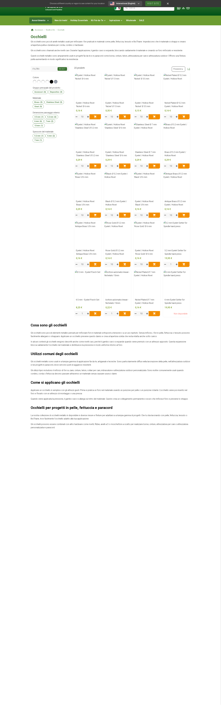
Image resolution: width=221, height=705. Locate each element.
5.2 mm (51, 117)
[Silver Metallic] (34, 82)
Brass (38, 102)
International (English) (125, 3)
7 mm (49, 121)
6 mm (38, 121)
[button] (98, 20)
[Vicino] (167, 3)
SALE (141, 20)
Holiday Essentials (79, 20)
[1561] (56, 82)
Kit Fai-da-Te (97, 20)
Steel (38, 107)
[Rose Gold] (47, 82)
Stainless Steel (54, 102)
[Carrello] (188, 7)
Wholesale (131, 20)
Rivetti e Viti (50, 30)
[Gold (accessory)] (39, 82)
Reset (62, 69)
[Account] (183, 7)
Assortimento (38, 20)
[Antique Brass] (43, 82)
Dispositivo (56, 92)
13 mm (38, 126)
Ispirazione (114, 20)
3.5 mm (38, 117)
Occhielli (61, 30)
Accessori (39, 30)
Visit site (153, 3)
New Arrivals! (61, 20)
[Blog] (178, 7)
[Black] (51, 82)
